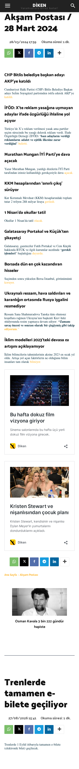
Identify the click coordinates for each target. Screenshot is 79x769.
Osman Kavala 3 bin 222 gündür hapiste (39, 624)
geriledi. (50, 201)
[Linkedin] (49, 53)
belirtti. (23, 143)
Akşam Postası (29, 574)
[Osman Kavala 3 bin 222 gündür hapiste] (39, 602)
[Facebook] (29, 53)
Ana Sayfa (10, 574)
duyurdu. (37, 253)
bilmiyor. (35, 362)
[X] (18, 53)
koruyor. (9, 282)
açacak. (68, 172)
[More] (59, 53)
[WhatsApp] (8, 53)
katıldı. (8, 97)
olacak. (38, 220)
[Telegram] (39, 53)
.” (11, 329)
